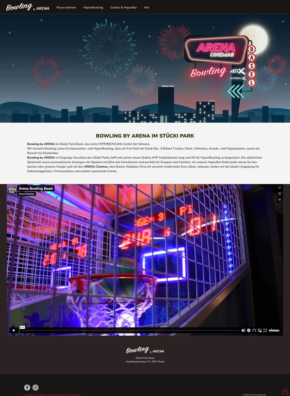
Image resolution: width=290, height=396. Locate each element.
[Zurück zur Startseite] (27, 7)
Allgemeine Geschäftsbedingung (67, 395)
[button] (285, 391)
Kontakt (27, 395)
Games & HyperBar (123, 7)
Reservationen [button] (66, 7)
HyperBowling (93, 7)
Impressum (36, 395)
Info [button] (146, 7)
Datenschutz (47, 395)
